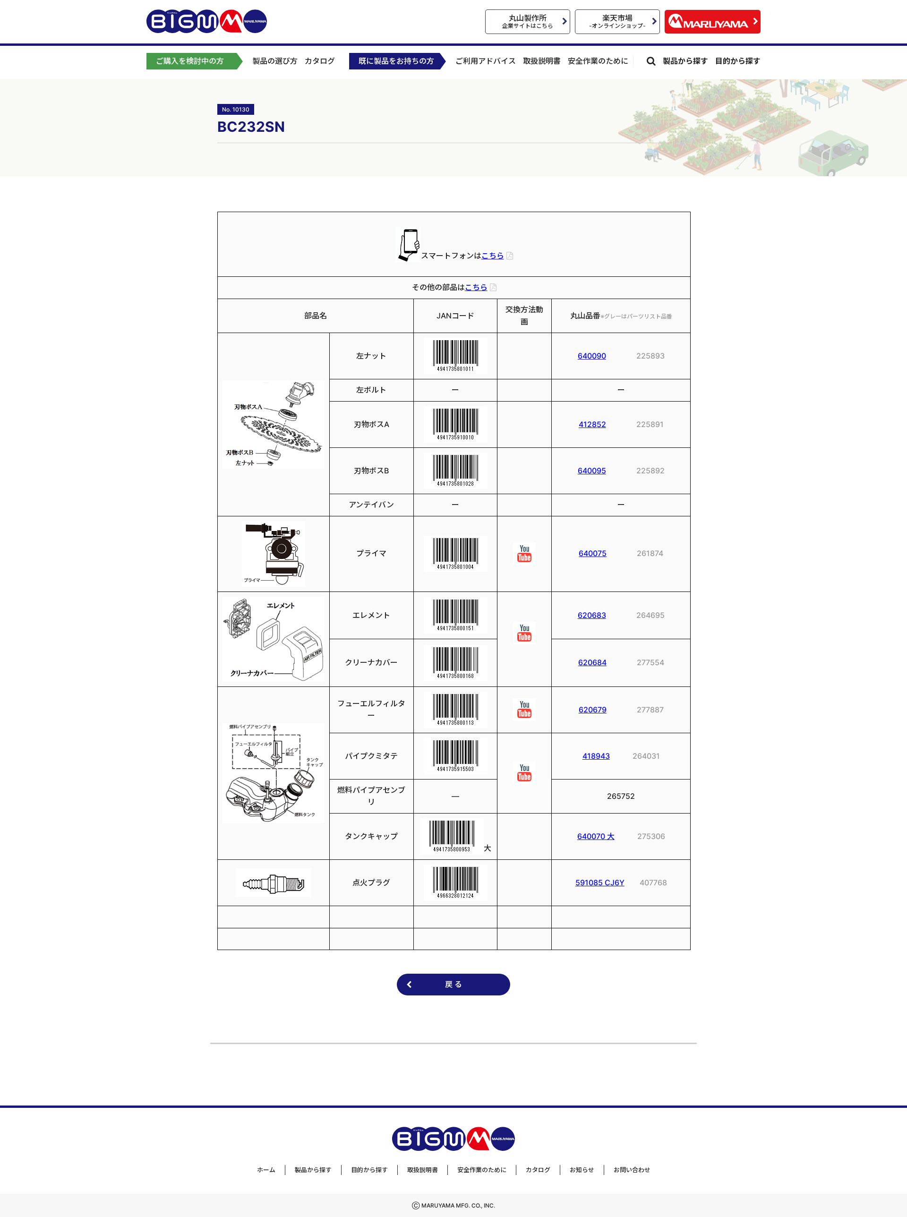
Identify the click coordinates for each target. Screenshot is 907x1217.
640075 (593, 553)
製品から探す (685, 61)
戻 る (453, 984)
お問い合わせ (632, 1170)
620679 (593, 709)
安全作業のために (598, 61)
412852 (592, 424)
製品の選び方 (275, 61)
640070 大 (596, 836)
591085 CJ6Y (600, 882)
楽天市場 (617, 21)
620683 (592, 615)
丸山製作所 (527, 21)
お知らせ (582, 1170)
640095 (592, 470)
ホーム (266, 1170)
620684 (592, 662)
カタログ (320, 61)
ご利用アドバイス (485, 61)
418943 (596, 756)
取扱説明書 (542, 61)
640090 (592, 355)
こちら (492, 255)
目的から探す (738, 61)
